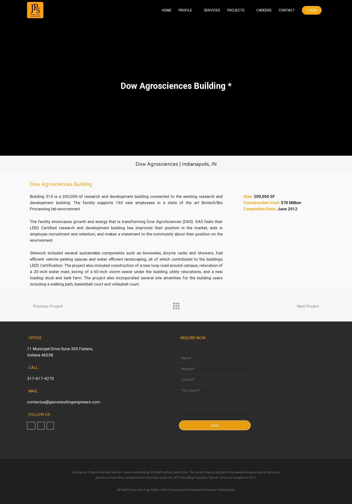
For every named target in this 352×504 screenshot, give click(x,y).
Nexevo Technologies (220, 490)
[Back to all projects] (176, 304)
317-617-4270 (40, 378)
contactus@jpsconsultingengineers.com (63, 402)
